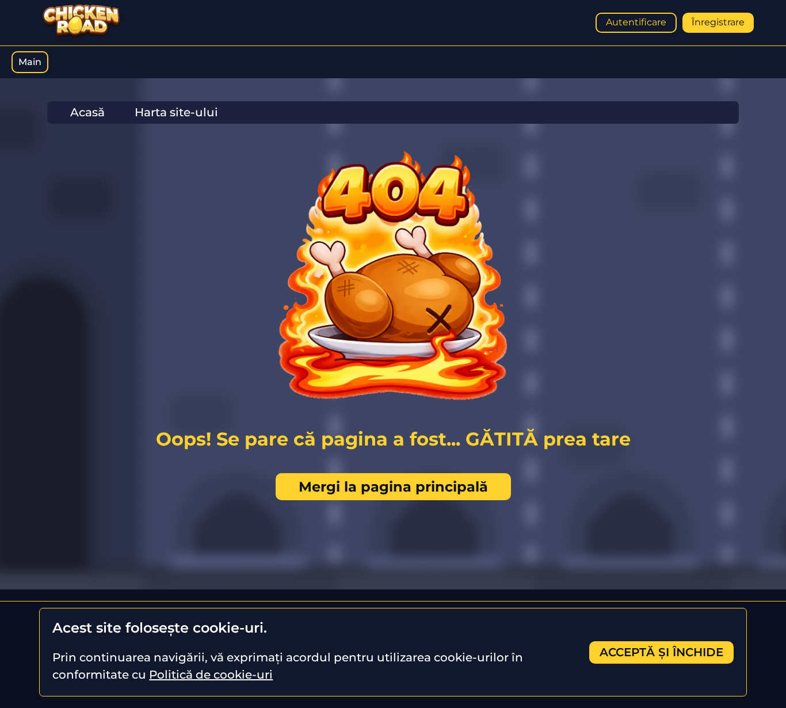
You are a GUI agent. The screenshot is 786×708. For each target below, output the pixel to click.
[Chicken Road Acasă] (81, 35)
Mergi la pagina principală (393, 486)
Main (29, 61)
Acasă (87, 112)
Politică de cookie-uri (211, 675)
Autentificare (636, 22)
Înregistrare (718, 22)
